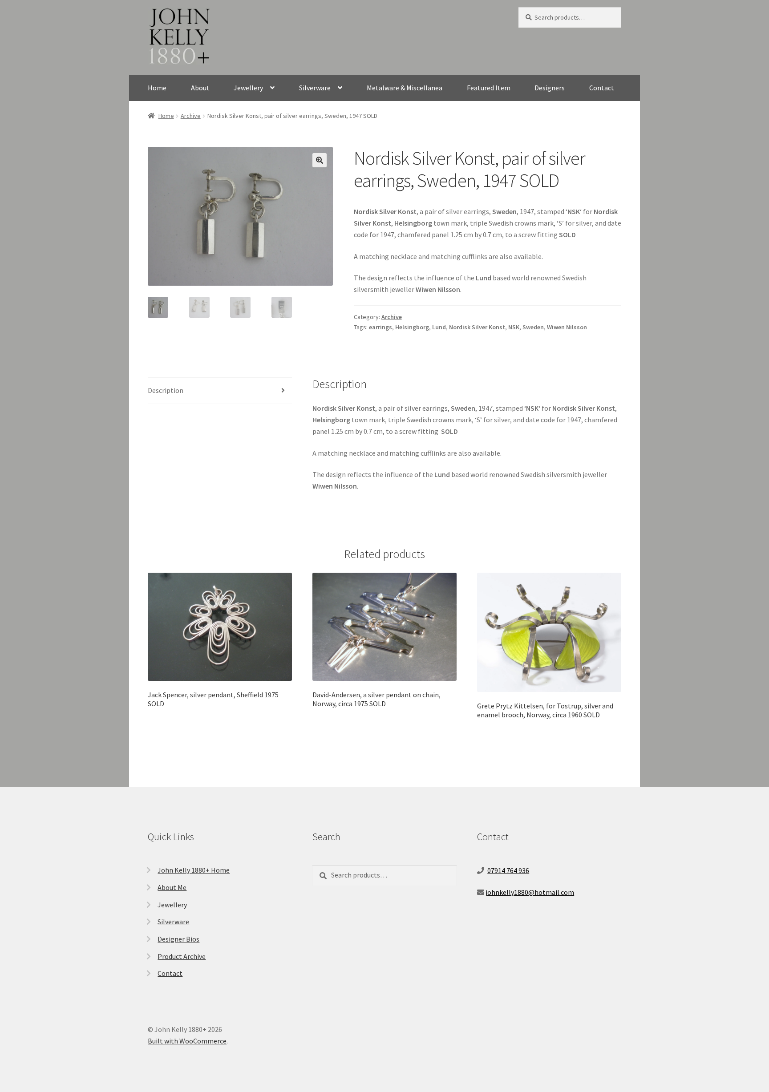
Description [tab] (165, 390)
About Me (172, 887)
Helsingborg (412, 327)
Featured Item (488, 87)
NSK (513, 327)
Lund (439, 327)
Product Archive (182, 956)
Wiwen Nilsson (567, 327)
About (200, 87)
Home (157, 87)
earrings (380, 327)
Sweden (533, 327)
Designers (549, 87)
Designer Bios (178, 938)
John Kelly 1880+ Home (194, 870)
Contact (601, 87)
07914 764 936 (508, 870)
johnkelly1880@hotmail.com (530, 892)
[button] (319, 160)
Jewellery (248, 87)
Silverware (315, 87)
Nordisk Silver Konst (477, 327)
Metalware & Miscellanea (404, 87)
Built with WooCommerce (187, 1040)
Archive (191, 116)
